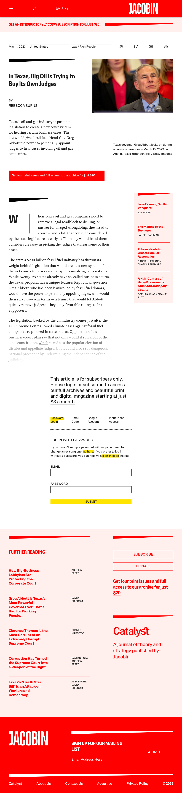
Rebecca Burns (23, 106)
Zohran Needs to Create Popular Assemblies (149, 253)
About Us (43, 784)
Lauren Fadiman (148, 235)
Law (74, 46)
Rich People (88, 46)
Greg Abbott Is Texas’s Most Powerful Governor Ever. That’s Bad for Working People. (27, 607)
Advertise (104, 784)
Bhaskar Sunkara (149, 264)
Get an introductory (26, 24)
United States (39, 46)
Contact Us (74, 784)
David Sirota (79, 658)
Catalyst (15, 784)
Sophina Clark (147, 294)
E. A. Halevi (144, 212)
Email (55, 466)
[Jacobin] (143, 8)
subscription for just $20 (78, 24)
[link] (63, 8)
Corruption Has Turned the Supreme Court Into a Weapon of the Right (28, 663)
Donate (143, 566)
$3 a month (62, 402)
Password (59, 483)
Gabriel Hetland (149, 261)
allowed (46, 326)
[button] (11, 8)
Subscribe (143, 554)
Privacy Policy (138, 784)
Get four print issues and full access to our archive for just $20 (53, 175)
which (43, 342)
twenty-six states (33, 276)
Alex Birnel (79, 681)
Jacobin (50, 24)
